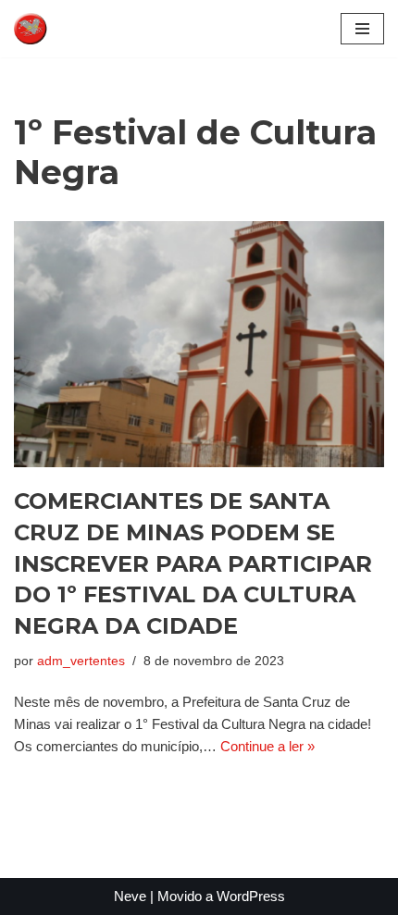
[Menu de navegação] (362, 28)
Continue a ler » (267, 746)
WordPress (251, 896)
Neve (130, 896)
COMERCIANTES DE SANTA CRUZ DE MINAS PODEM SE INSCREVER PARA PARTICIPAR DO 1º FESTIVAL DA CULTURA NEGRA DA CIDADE (193, 563)
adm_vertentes (81, 661)
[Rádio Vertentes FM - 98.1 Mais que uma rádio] (69, 28)
